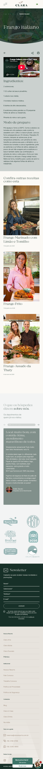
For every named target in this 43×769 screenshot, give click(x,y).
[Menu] (5, 4)
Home (5, 14)
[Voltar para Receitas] (5, 53)
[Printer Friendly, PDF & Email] (38, 54)
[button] (5, 425)
